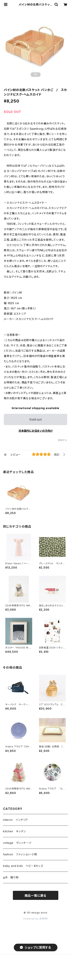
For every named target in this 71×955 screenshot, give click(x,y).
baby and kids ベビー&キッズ (23, 865)
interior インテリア (15, 819)
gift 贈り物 (10, 877)
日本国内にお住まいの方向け (36, 430)
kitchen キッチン (14, 831)
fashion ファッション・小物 (20, 854)
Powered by (31, 918)
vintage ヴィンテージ (17, 842)
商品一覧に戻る (36, 895)
